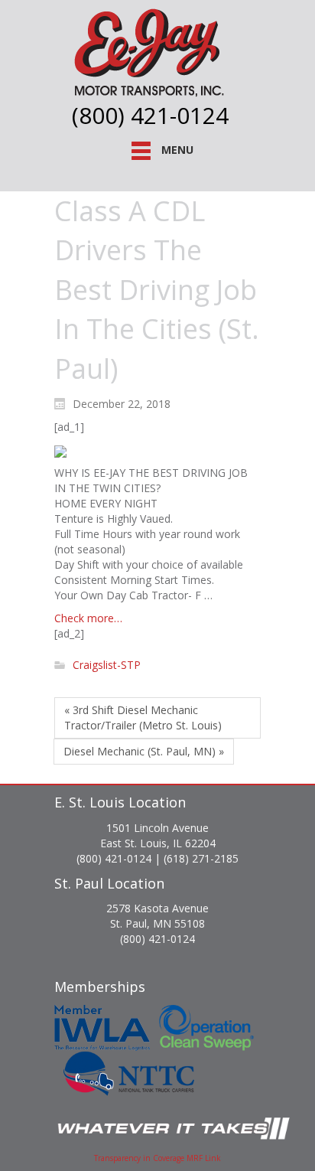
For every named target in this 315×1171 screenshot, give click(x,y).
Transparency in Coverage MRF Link (157, 1158)
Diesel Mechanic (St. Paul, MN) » (143, 751)
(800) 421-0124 (150, 115)
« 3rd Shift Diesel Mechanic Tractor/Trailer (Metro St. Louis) (143, 717)
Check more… (88, 618)
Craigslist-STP (107, 665)
